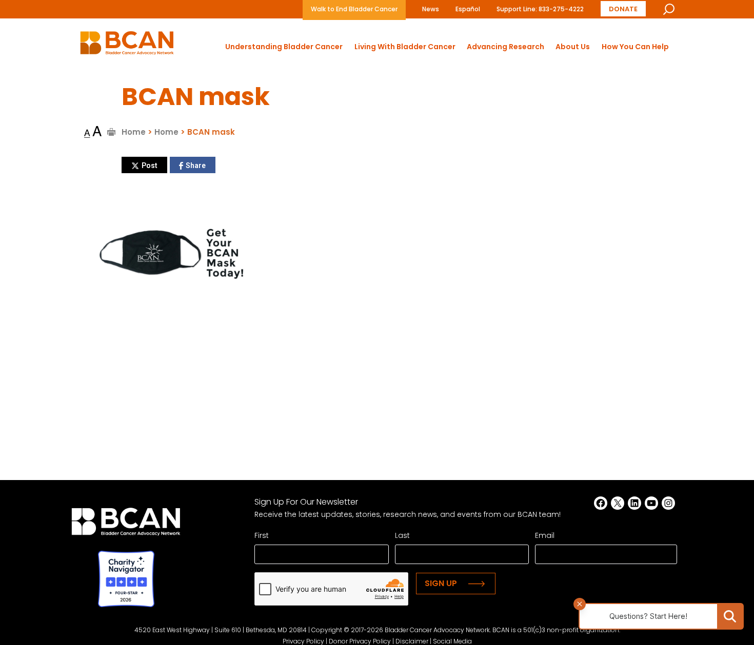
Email (544, 535)
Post (149, 165)
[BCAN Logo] (126, 524)
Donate (623, 9)
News (430, 9)
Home (134, 132)
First (261, 535)
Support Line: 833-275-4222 (540, 9)
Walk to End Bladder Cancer (354, 9)
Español (467, 9)
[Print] (111, 132)
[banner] (127, 45)
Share (196, 165)
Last (402, 535)
